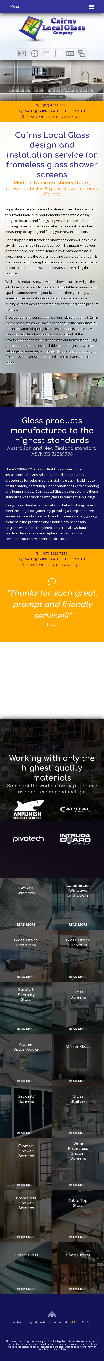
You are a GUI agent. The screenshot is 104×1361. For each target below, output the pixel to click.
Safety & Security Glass (26, 995)
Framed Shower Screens (26, 1151)
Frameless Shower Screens (26, 1203)
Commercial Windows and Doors (78, 890)
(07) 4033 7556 (53, 105)
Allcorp (76, 1322)
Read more (26, 924)
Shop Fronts (78, 1255)
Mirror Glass (78, 1047)
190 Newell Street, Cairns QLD (53, 117)
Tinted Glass (26, 1255)
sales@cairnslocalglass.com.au (53, 111)
